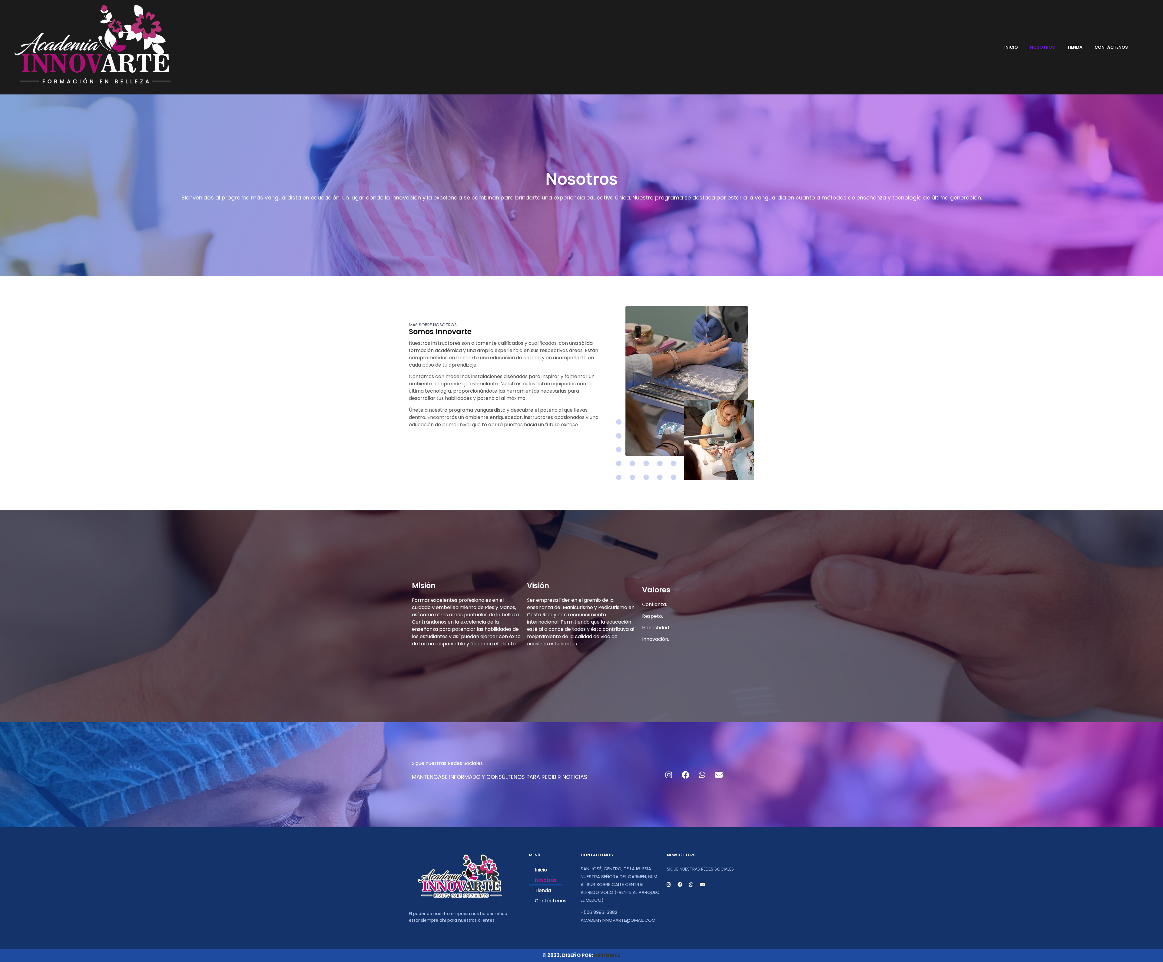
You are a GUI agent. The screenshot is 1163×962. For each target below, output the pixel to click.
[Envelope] (718, 774)
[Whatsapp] (702, 774)
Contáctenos (1111, 47)
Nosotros (1042, 47)
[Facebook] (685, 774)
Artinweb (607, 955)
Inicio (1011, 47)
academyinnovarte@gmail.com (618, 920)
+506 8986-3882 (599, 912)
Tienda (1074, 47)
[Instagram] (668, 774)
